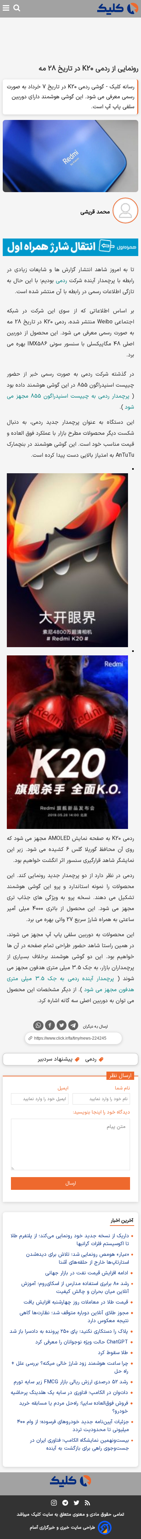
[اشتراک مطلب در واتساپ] (38, 1025)
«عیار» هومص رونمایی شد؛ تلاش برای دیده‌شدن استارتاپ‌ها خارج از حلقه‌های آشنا (77, 1258)
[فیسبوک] (50, 1026)
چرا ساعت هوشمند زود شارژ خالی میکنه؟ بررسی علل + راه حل (69, 1367)
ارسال (70, 1183)
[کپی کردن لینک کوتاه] (70, 1038)
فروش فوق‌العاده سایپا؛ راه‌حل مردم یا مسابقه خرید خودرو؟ (73, 1407)
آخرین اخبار (122, 1220)
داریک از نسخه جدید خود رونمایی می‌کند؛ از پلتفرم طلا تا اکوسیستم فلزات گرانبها (70, 1240)
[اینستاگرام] (54, 1504)
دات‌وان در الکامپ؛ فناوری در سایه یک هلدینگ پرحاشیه (69, 1393)
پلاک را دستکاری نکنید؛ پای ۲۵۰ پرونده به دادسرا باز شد (69, 1332)
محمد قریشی (95, 212)
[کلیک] (117, 9)
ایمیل (62, 1088)
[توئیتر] (61, 1026)
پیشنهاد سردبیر (56, 1059)
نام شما (122, 1088)
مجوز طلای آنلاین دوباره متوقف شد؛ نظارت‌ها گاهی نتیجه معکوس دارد (74, 1317)
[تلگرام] (73, 1026)
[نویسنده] (125, 212)
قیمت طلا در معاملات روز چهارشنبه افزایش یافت (76, 1302)
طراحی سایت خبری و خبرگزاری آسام (62, 1527)
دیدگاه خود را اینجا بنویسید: (101, 1112)
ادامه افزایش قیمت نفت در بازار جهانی (86, 1273)
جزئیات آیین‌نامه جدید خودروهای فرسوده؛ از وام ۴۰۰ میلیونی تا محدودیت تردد (73, 1426)
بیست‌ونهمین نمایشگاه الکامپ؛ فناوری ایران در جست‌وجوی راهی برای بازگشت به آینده (79, 1444)
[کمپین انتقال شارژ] (70, 247)
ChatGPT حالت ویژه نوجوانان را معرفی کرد (81, 1342)
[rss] (87, 1504)
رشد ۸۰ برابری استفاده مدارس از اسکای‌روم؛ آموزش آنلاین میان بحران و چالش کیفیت (75, 1288)
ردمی (61, 281)
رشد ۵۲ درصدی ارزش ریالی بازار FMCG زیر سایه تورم (71, 1382)
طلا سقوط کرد (113, 1353)
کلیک (36, 1514)
